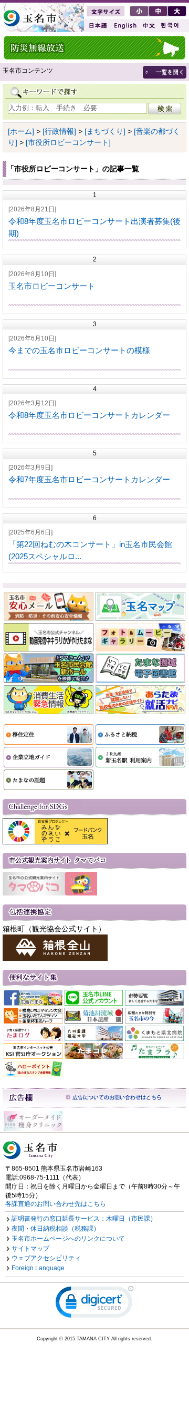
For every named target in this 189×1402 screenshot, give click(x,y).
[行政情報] (59, 131)
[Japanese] (97, 26)
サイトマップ (30, 1248)
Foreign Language (38, 1268)
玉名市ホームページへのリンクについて (68, 1238)
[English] (124, 26)
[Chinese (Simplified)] (149, 26)
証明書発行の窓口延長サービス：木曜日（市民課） (84, 1218)
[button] (94, 1304)
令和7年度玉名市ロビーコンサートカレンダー (89, 479)
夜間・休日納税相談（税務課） (56, 1228)
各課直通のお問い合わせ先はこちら (55, 1204)
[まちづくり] (105, 131)
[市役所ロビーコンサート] (68, 142)
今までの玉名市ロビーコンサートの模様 (79, 350)
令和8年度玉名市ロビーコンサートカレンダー (89, 415)
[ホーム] (21, 131)
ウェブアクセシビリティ (46, 1258)
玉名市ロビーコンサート (51, 285)
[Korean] (170, 26)
